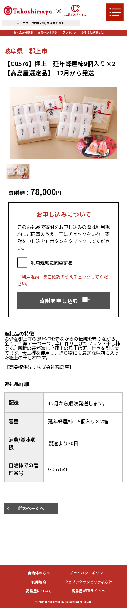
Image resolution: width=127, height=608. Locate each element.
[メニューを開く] (115, 12)
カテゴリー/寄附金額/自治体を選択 (41, 23)
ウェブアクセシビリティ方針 (88, 582)
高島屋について (39, 591)
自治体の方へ (39, 573)
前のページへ (31, 508)
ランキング (69, 33)
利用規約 (30, 276)
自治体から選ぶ (47, 33)
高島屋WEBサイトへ (88, 591)
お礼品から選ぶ (23, 33)
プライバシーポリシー (88, 573)
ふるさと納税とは (92, 33)
